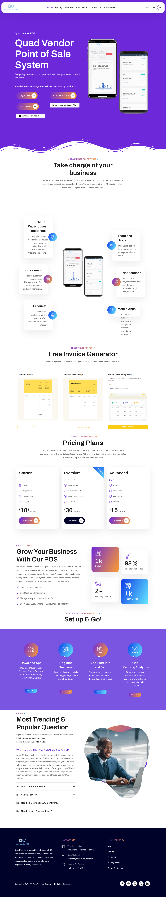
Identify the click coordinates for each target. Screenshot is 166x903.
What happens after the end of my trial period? (42, 750)
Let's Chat (151, 7)
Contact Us (95, 7)
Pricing (58, 7)
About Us (111, 851)
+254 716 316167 (38, 742)
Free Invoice (81, 7)
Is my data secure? (26, 794)
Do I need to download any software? (37, 802)
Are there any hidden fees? (31, 786)
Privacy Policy (110, 7)
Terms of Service (115, 868)
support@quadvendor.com (34, 738)
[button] (46, 750)
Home (50, 7)
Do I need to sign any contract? (34, 810)
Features (69, 7)
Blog (109, 846)
